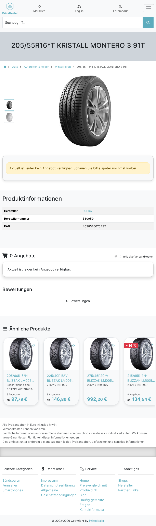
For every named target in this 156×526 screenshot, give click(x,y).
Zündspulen (11, 480)
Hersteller (125, 485)
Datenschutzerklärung (58, 485)
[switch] (118, 256)
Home (84, 480)
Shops (123, 480)
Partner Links (128, 490)
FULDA (87, 211)
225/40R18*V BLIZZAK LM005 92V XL (59, 378)
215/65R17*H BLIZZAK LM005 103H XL (139, 378)
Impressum (49, 480)
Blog (83, 495)
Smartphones (12, 490)
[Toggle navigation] (148, 8)
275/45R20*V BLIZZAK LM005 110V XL (99, 378)
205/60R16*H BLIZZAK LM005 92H (19, 378)
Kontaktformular (92, 510)
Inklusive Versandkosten (138, 256)
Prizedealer (96, 520)
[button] (27, 111)
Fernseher (9, 485)
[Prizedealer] (10, 8)
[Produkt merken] (33, 345)
